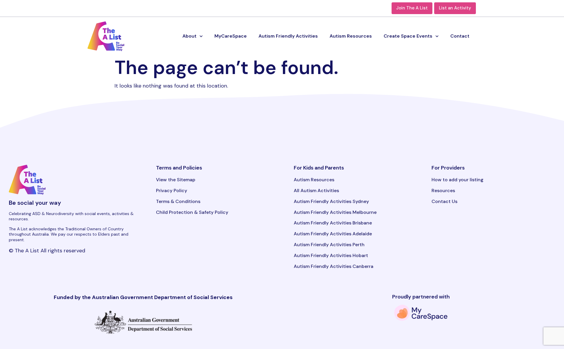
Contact (459, 36)
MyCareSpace (230, 36)
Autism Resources (351, 36)
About (189, 36)
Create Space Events (408, 36)
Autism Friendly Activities (288, 36)
